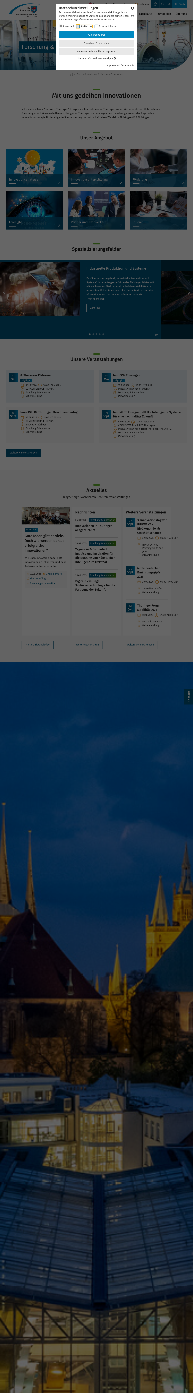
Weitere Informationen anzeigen (95, 58)
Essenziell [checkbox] (68, 26)
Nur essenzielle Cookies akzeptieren (96, 51)
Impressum (112, 65)
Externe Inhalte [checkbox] (107, 26)
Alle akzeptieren (97, 34)
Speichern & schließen (96, 43)
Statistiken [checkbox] (86, 26)
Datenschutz (127, 65)
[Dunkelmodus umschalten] (132, 8)
